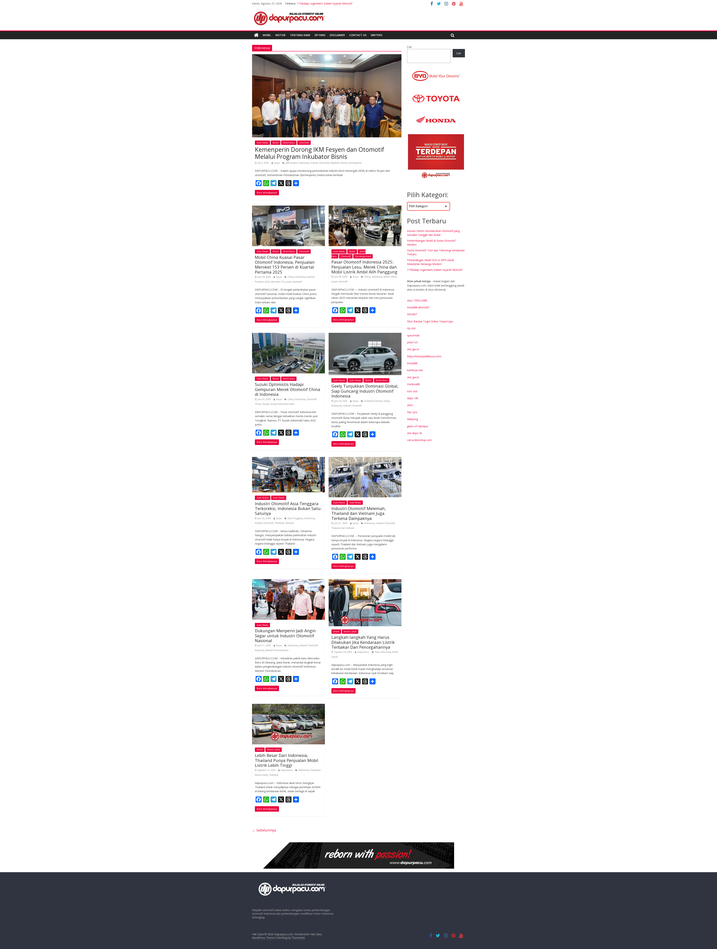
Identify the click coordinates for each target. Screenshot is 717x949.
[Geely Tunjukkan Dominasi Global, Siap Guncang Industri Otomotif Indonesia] (365, 335)
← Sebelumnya (264, 830)
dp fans (320, 35)
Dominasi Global (373, 401)
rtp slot (411, 328)
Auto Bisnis (339, 380)
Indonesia (304, 162)
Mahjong (412, 419)
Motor (280, 35)
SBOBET (412, 314)
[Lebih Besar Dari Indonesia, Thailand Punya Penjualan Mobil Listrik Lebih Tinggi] (288, 706)
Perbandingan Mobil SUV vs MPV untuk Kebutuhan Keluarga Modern (338, 3)
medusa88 (413, 384)
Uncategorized (363, 256)
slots (410, 405)
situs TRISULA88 (417, 300)
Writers (376, 35)
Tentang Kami (300, 35)
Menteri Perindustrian (277, 650)
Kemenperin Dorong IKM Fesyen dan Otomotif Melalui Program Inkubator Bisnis (319, 153)
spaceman (413, 335)
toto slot (412, 391)
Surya (277, 162)
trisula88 (412, 363)
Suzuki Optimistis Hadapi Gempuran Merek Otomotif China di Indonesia (287, 389)
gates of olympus (417, 426)
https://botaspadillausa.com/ (424, 356)
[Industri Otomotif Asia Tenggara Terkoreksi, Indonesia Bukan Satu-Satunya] (288, 459)
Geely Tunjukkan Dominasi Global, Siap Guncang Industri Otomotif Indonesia (364, 391)
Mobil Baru (289, 142)
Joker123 (412, 342)
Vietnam (289, 523)
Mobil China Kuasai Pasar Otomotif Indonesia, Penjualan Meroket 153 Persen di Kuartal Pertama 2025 (285, 264)
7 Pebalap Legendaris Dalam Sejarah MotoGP (435, 270)
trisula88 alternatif (418, 307)
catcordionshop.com (419, 440)
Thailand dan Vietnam (342, 528)
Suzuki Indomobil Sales (282, 404)
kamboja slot (415, 370)
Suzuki (265, 404)
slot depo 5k (414, 433)
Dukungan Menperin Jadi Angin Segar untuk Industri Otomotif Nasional (285, 635)
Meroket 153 (277, 281)
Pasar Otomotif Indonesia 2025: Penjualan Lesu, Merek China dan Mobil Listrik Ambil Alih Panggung (364, 267)
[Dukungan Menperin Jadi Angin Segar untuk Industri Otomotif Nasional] (288, 581)
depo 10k (412, 398)
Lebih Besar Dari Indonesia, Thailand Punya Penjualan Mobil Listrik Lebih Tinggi (286, 760)
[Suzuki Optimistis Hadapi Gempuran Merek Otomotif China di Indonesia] (288, 335)
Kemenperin (355, 162)
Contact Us (357, 35)
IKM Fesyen (291, 162)
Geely (386, 401)
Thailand (279, 523)
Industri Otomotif (320, 162)
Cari (409, 47)
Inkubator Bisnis (338, 162)
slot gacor (413, 349)
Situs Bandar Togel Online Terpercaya (430, 321)
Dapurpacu (363, 652)
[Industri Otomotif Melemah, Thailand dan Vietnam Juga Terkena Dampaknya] (365, 459)
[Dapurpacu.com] (256, 35)
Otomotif (304, 142)
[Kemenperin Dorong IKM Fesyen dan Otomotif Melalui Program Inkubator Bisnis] (326, 56)
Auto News (262, 142)
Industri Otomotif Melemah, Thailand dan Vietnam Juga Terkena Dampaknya (358, 513)
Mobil (267, 35)
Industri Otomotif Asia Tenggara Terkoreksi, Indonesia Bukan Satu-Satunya (288, 508)
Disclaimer (337, 35)
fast (377, 652)
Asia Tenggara (295, 518)
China (291, 276)
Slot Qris (412, 412)
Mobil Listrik (390, 276)
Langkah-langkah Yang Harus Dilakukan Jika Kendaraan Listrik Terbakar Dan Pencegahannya (363, 642)
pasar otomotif (294, 281)
